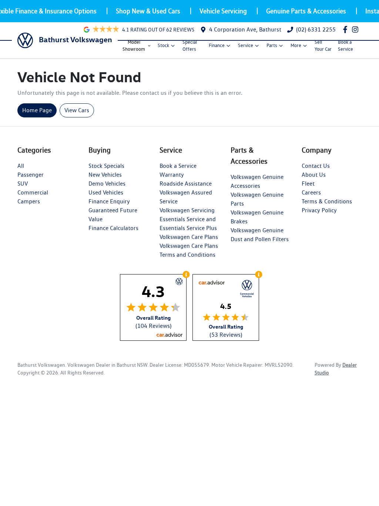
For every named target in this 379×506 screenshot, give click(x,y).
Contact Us (316, 165)
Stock (163, 45)
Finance (217, 45)
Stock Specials (106, 165)
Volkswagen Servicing (187, 210)
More (296, 45)
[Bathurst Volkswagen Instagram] (357, 29)
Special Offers (189, 45)
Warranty (172, 174)
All (20, 165)
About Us (314, 174)
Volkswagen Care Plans (189, 236)
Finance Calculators (113, 228)
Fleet (308, 183)
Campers (28, 201)
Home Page (37, 110)
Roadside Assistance (186, 183)
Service (245, 45)
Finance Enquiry (109, 201)
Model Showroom (134, 45)
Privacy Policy (319, 210)
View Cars (76, 110)
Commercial (32, 192)
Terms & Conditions (327, 201)
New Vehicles (105, 174)
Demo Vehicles (106, 183)
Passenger (30, 174)
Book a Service (345, 45)
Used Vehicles (105, 192)
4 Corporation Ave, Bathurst (245, 29)
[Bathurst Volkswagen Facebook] (347, 29)
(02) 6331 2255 (316, 29)
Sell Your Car (323, 45)
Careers (311, 192)
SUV (22, 183)
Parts (271, 45)
